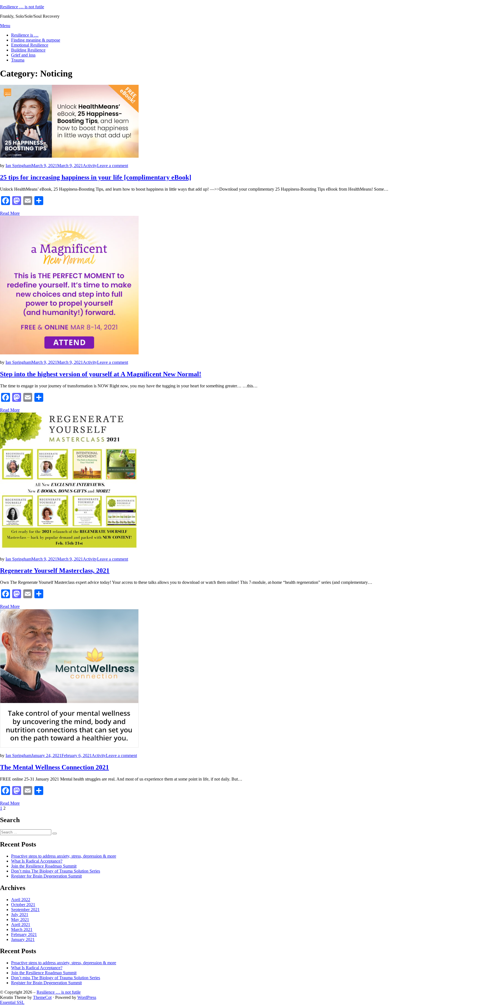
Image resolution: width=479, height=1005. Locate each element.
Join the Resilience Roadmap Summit (44, 866)
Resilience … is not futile (22, 6)
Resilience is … (25, 35)
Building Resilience (28, 50)
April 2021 (20, 924)
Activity (90, 165)
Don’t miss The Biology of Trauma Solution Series (55, 871)
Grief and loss (23, 55)
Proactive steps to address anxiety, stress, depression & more (63, 856)
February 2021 (24, 934)
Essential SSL (12, 1002)
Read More (10, 213)
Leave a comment (112, 165)
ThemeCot (42, 997)
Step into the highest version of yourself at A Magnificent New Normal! (100, 374)
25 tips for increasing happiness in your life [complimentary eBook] (95, 177)
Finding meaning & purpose (35, 40)
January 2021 (23, 939)
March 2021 (21, 929)
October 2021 (23, 904)
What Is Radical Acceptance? (36, 861)
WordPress (86, 997)
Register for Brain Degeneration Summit (46, 876)
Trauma (17, 60)
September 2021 (25, 909)
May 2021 (20, 919)
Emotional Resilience (29, 45)
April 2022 (20, 899)
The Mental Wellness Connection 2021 (54, 767)
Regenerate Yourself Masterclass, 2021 (54, 570)
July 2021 (19, 914)
